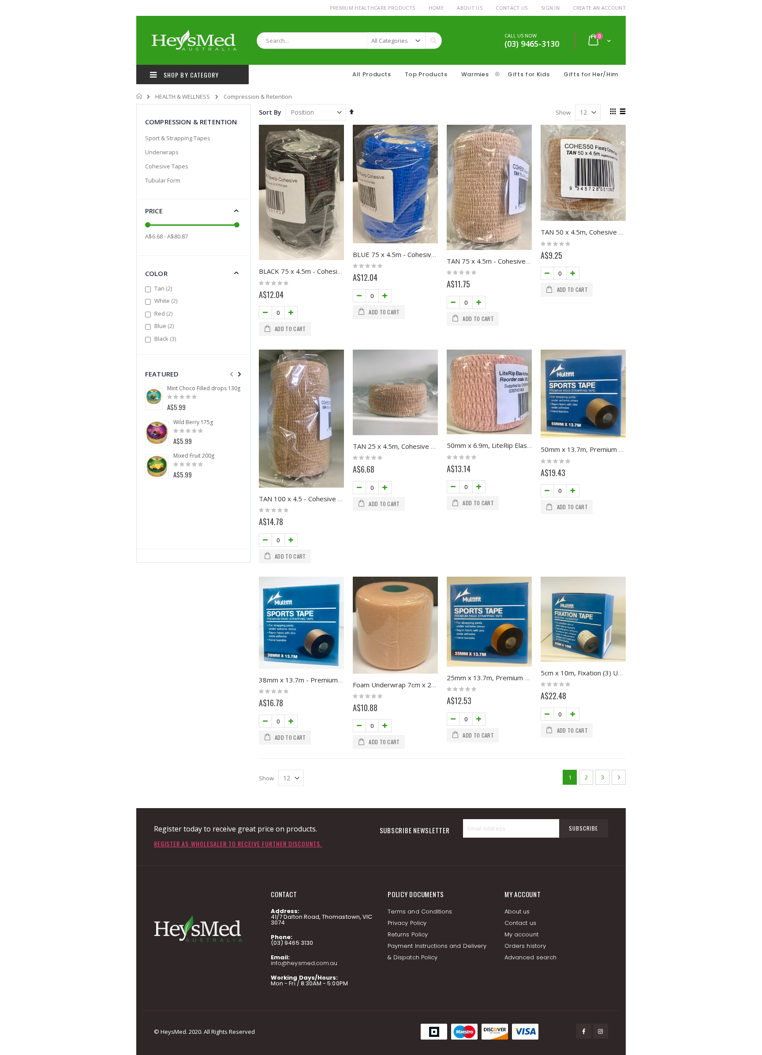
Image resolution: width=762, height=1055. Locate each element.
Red (164, 313)
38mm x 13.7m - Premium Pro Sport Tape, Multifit (335, 679)
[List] (622, 112)
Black (166, 339)
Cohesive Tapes (166, 166)
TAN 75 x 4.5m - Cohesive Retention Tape (511, 261)
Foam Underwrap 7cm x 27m (397, 684)
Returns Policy (408, 934)
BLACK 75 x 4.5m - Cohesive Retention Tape (326, 271)
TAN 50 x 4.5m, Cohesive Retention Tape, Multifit (616, 231)
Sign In (550, 7)
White (166, 301)
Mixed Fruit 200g (193, 455)
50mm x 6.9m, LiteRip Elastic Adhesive (505, 445)
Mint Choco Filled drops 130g (203, 388)
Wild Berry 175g (193, 422)
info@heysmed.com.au (304, 963)
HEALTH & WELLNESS (182, 97)
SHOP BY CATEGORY (190, 74)
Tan (164, 288)
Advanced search (530, 957)
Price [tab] (154, 210)
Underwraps (162, 152)
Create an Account (599, 7)
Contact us (520, 923)
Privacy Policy (407, 923)
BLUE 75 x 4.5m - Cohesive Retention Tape (419, 254)
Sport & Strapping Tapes (177, 138)
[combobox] (349, 40)
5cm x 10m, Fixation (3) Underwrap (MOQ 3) (608, 672)
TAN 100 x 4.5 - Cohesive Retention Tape (322, 498)
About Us (469, 7)
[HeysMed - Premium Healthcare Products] (193, 40)
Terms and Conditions (420, 911)
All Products (371, 74)
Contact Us (511, 7)
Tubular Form (162, 180)
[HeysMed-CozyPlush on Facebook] (583, 1031)
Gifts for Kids (529, 74)
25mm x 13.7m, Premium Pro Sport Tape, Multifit (522, 677)
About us (517, 911)
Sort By (270, 112)
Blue (165, 326)
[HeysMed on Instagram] (600, 1031)
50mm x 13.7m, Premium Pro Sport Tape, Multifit (616, 449)
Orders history (525, 946)
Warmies (475, 74)
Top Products (426, 74)
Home (436, 7)
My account (521, 934)
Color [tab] (156, 273)
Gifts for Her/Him (591, 74)
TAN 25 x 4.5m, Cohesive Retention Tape (415, 446)
